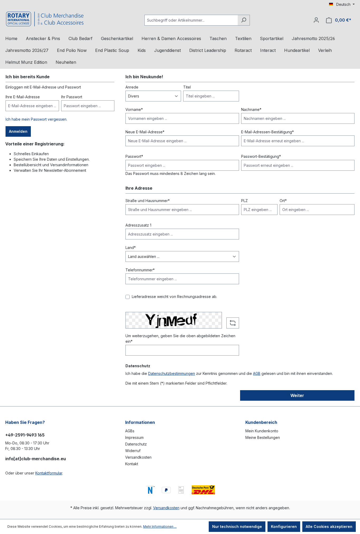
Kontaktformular (48, 473)
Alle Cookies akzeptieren (329, 526)
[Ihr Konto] (316, 20)
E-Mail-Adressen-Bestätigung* (267, 132)
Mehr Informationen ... (160, 526)
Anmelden (18, 131)
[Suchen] (243, 20)
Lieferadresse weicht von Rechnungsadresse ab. (174, 296)
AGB (256, 373)
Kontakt (131, 464)
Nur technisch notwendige (237, 526)
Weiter (297, 395)
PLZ (244, 200)
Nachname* (251, 109)
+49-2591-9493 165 (25, 435)
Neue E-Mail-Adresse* (144, 132)
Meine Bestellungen (262, 437)
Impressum (134, 437)
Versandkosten (138, 457)
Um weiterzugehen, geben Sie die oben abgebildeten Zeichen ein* (180, 339)
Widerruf (132, 450)
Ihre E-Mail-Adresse (23, 97)
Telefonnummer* (140, 270)
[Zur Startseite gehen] (44, 19)
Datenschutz (136, 444)
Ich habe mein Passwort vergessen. (36, 119)
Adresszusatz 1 (138, 225)
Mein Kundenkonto (261, 431)
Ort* (283, 200)
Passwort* (134, 156)
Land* (130, 247)
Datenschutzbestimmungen (171, 373)
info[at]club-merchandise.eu (35, 458)
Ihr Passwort (71, 97)
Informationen (140, 422)
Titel (187, 87)
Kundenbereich (261, 422)
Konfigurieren (284, 526)
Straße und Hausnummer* (147, 200)
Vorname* (134, 109)
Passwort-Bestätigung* (261, 156)
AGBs (129, 431)
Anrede (131, 87)
